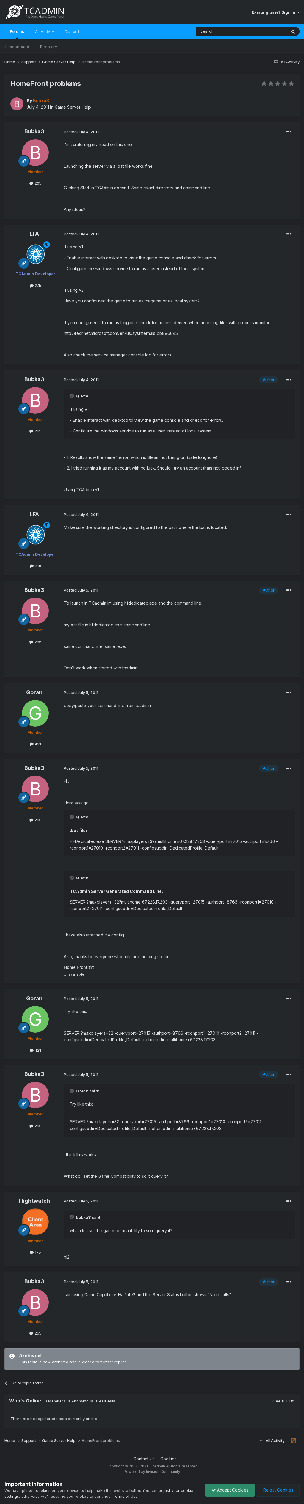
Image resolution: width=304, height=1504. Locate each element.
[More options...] (289, 131)
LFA (34, 234)
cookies (43, 1490)
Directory (48, 46)
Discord (72, 31)
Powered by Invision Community (152, 1471)
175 (37, 1252)
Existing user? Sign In (274, 12)
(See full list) (283, 1401)
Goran (34, 692)
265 (37, 183)
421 (37, 743)
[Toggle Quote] (72, 396)
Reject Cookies (277, 1489)
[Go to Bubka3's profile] (16, 103)
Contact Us (144, 1458)
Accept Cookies (232, 1489)
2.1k (37, 285)
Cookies (168, 1458)
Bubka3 (34, 131)
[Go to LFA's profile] (35, 254)
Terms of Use (125, 1496)
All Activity (44, 31)
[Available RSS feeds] (293, 1441)
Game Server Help (73, 107)
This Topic (269, 31)
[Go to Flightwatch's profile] (35, 1221)
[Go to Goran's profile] (35, 713)
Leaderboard (17, 46)
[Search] (293, 31)
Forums (17, 31)
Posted (81, 131)
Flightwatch (34, 1201)
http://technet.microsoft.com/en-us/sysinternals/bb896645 (121, 333)
